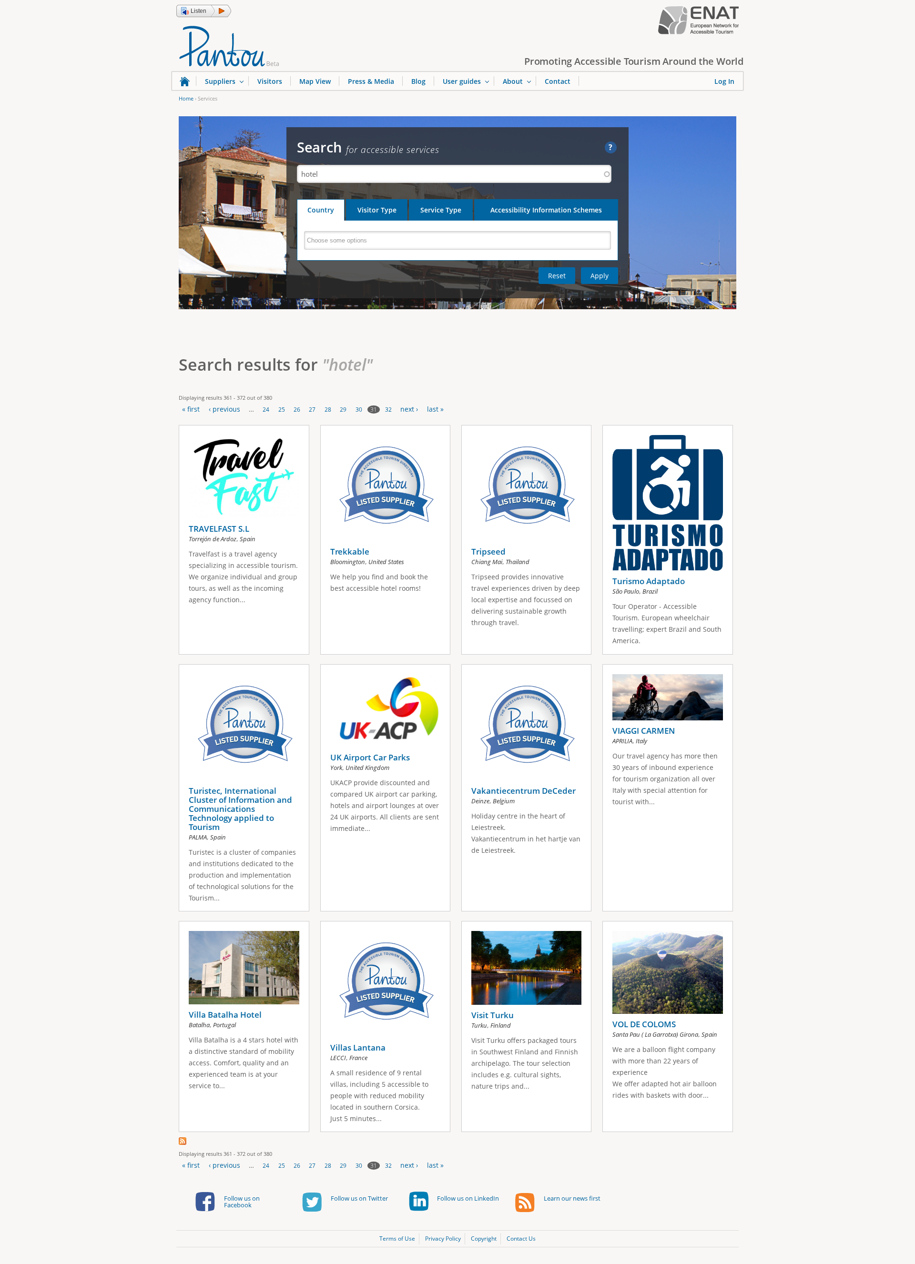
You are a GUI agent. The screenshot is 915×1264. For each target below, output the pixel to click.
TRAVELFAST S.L (219, 528)
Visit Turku (492, 1015)
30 (359, 409)
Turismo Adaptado (648, 581)
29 (343, 409)
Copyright (484, 1238)
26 (297, 409)
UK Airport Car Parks (370, 757)
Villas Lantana (358, 1047)
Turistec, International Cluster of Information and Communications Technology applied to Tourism (240, 808)
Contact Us (521, 1238)
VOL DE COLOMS (644, 1024)
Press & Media (371, 81)
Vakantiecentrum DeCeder (523, 790)
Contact (557, 81)
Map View (315, 81)
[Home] (229, 45)
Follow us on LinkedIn (468, 1198)
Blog (418, 81)
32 (388, 409)
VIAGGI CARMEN (643, 730)
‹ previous (224, 409)
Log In (724, 81)
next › (409, 409)
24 (266, 409)
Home (186, 98)
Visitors (269, 81)
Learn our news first (572, 1198)
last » (435, 409)
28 (328, 409)
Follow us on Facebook (242, 1201)
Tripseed (488, 551)
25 (281, 409)
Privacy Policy (443, 1238)
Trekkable (349, 551)
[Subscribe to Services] (182, 1142)
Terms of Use (397, 1238)
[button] (203, 11)
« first (191, 409)
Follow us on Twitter (359, 1198)
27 (312, 409)
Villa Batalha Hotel (225, 1014)
